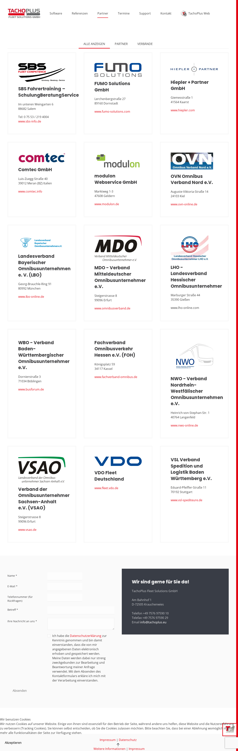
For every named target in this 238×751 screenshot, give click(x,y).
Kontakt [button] (165, 13)
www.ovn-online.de (184, 204)
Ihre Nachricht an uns (22, 621)
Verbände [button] (145, 44)
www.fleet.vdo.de (106, 488)
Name (12, 575)
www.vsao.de (27, 530)
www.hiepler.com (183, 110)
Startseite (33, 13)
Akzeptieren (13, 743)
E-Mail (12, 586)
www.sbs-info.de (29, 121)
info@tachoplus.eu (153, 622)
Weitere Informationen (110, 749)
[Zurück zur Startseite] (24, 13)
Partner (102, 13)
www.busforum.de (31, 389)
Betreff (12, 609)
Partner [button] (121, 44)
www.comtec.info (30, 191)
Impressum (137, 749)
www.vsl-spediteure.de (186, 500)
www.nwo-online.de (184, 425)
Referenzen (80, 13)
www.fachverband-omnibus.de (115, 377)
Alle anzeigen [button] (94, 44)
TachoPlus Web (199, 13)
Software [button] (56, 13)
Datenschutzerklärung (85, 636)
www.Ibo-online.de (31, 297)
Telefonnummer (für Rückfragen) (20, 599)
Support (145, 13)
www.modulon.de (106, 204)
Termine (124, 13)
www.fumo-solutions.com (112, 111)
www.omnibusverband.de (112, 308)
